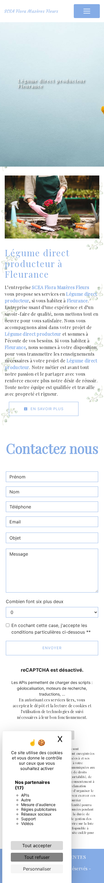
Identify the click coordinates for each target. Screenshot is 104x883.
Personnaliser (37, 869)
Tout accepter (37, 845)
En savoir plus (46, 409)
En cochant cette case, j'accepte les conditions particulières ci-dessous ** (51, 629)
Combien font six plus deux (35, 601)
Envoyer (52, 648)
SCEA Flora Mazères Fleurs (31, 11)
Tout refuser (37, 857)
